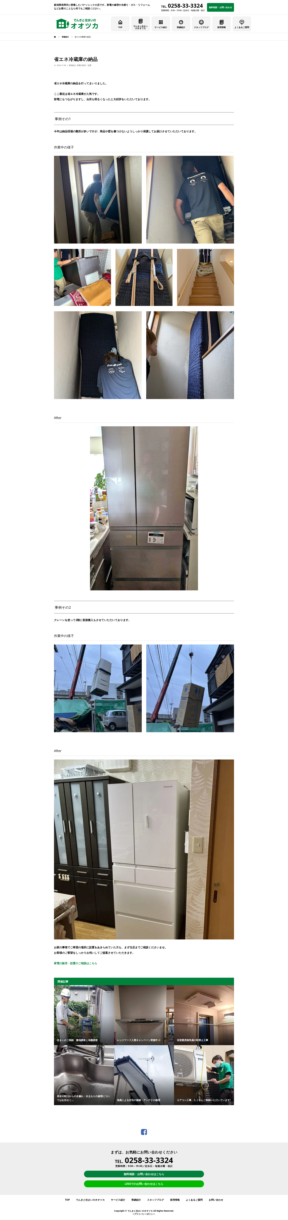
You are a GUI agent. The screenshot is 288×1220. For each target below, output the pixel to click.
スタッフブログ (201, 27)
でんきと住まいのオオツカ (140, 27)
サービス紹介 (160, 27)
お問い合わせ (216, 1199)
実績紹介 (181, 27)
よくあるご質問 (241, 27)
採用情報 (221, 27)
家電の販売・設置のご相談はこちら (75, 963)
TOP (120, 27)
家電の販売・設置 (84, 65)
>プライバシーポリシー (144, 1214)
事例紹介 (72, 65)
